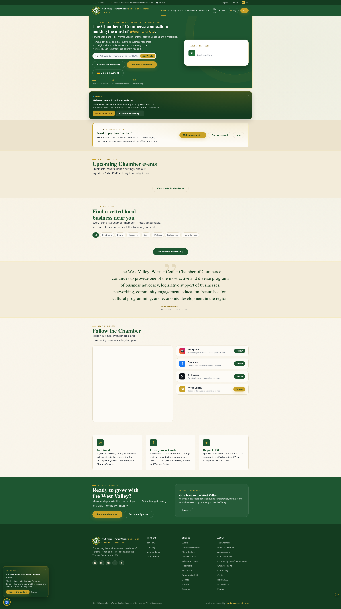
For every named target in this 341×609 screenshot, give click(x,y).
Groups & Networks (191, 547)
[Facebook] (95, 562)
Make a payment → (193, 135)
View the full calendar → (170, 188)
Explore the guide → (18, 592)
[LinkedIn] (108, 562)
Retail (146, 235)
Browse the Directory (109, 64)
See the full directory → (171, 251)
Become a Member (141, 64)
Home (163, 10)
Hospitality (133, 235)
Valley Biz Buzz (189, 556)
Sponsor (186, 584)
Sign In (225, 2)
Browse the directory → (130, 113)
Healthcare (107, 235)
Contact (235, 2)
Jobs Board (187, 565)
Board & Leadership (226, 547)
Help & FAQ (222, 579)
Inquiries (186, 589)
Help (224, 10)
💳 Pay (233, 10)
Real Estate (187, 570)
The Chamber (215, 10)
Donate (185, 579)
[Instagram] (101, 562)
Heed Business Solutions (237, 603)
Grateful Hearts (224, 565)
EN (243, 3)
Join (244, 10)
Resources (204, 10)
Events (181, 10)
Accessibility (223, 584)
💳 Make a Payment (108, 72)
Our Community (224, 556)
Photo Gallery (188, 552)
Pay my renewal (220, 135)
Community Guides (191, 575)
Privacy (220, 589)
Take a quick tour (103, 113)
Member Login (153, 552)
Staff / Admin (153, 556)
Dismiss (34, 592)
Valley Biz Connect (190, 561)
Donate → (186, 510)
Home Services (190, 235)
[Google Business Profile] (114, 562)
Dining (120, 235)
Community (191, 10)
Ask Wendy (148, 56)
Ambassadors (223, 552)
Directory (172, 10)
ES (247, 3)
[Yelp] (121, 562)
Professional (172, 235)
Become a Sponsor (139, 514)
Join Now (151, 542)
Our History (222, 570)
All (96, 235)
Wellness (158, 235)
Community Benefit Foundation (232, 561)
